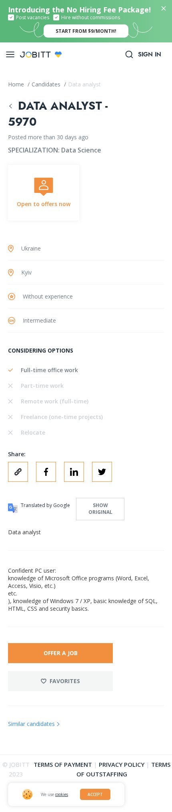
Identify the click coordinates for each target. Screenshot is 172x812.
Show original (100, 508)
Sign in (149, 54)
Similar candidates (31, 724)
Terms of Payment (63, 764)
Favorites (65, 681)
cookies (61, 794)
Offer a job (61, 653)
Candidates (47, 84)
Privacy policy (121, 764)
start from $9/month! (86, 31)
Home (17, 84)
